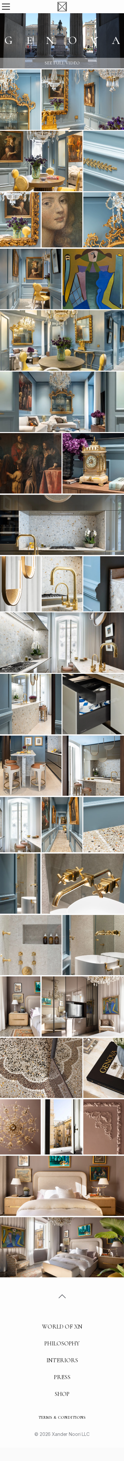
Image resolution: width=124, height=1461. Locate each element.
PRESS (62, 1377)
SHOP (62, 1394)
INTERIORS (62, 1360)
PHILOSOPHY (62, 1343)
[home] (62, 6)
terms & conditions (62, 1417)
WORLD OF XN (62, 1326)
